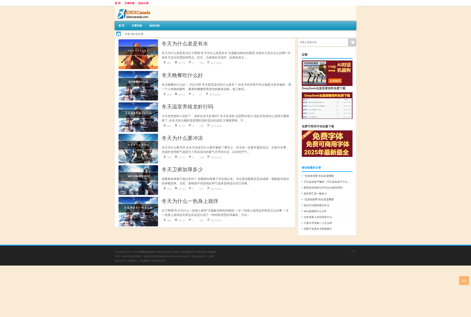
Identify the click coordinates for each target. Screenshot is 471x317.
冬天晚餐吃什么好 (182, 74)
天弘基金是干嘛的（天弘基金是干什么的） (328, 181)
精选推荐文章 (188, 251)
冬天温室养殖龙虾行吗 (187, 106)
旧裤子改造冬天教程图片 (318, 228)
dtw (169, 63)
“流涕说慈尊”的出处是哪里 (319, 199)
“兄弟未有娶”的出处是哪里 (319, 176)
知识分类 (143, 3)
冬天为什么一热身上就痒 (190, 200)
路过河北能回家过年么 (317, 205)
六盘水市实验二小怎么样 (318, 223)
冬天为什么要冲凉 (182, 137)
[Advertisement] (110, 291)
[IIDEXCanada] (134, 7)
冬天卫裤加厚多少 (182, 169)
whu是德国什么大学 (315, 211)
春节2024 (216, 63)
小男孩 (353, 251)
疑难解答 (211, 251)
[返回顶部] (463, 280)
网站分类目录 (173, 251)
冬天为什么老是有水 (185, 43)
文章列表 (129, 3)
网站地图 (201, 251)
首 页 (118, 3)
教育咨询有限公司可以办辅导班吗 (323, 187)
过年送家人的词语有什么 (318, 217)
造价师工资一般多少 (315, 193)
